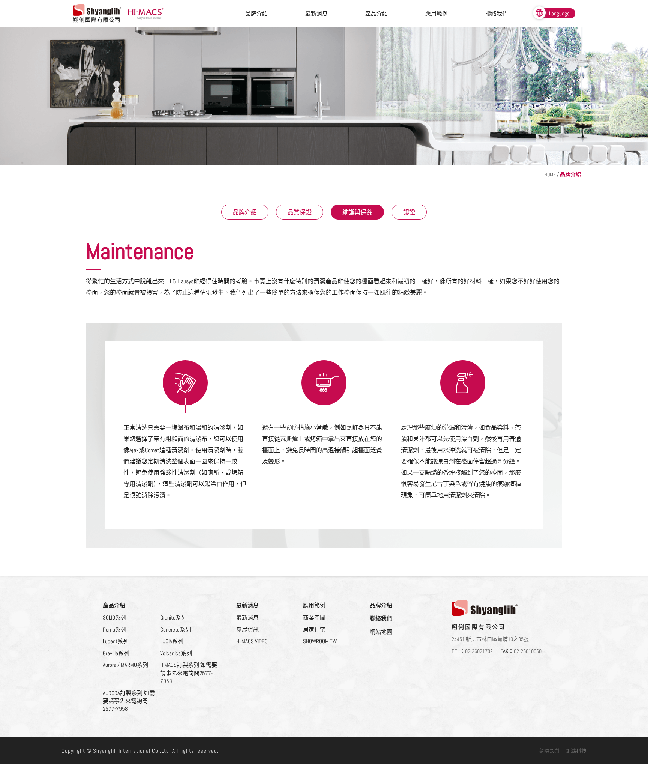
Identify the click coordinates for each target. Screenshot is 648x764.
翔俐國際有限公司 (97, 13)
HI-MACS (146, 13)
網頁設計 (549, 750)
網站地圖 (381, 631)
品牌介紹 (256, 13)
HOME (550, 174)
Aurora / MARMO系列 (125, 664)
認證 (409, 212)
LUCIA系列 (171, 641)
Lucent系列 (116, 641)
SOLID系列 (114, 617)
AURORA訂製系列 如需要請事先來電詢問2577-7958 (129, 701)
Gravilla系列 (116, 653)
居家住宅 (314, 629)
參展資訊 (247, 629)
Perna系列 (114, 629)
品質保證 (300, 212)
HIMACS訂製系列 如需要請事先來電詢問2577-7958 (188, 672)
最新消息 (316, 13)
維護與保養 (357, 212)
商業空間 (314, 617)
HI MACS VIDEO (252, 641)
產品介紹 (376, 13)
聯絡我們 (496, 13)
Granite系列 (173, 617)
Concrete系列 (175, 629)
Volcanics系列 (176, 653)
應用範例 (436, 13)
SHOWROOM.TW (320, 641)
